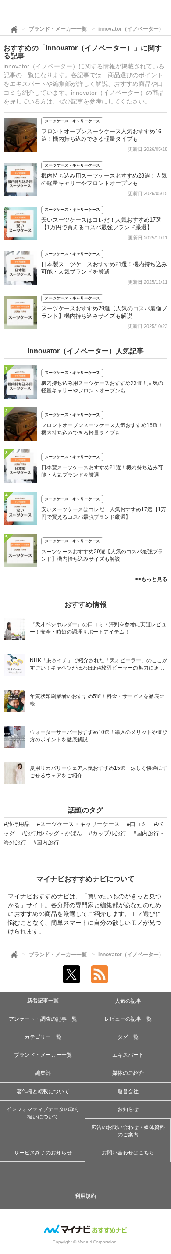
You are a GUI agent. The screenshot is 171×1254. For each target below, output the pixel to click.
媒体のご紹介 (128, 1073)
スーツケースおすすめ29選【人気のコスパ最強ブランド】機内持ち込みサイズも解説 (102, 555)
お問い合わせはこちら (128, 1153)
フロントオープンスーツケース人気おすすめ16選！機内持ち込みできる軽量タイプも (102, 429)
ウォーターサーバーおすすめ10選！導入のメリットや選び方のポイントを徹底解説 (98, 736)
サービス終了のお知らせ (43, 1153)
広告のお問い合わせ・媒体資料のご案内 (128, 1131)
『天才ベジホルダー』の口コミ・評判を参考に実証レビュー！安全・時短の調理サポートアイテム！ (98, 628)
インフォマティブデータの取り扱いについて (43, 1113)
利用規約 (85, 1196)
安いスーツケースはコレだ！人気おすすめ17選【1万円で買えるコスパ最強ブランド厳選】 (103, 513)
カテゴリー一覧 (43, 1037)
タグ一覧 (128, 1037)
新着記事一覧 (43, 1001)
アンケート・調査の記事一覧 (43, 1019)
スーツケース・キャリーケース (72, 121)
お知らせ (128, 1109)
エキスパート (128, 1055)
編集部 (43, 1073)
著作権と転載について (43, 1091)
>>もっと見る (151, 579)
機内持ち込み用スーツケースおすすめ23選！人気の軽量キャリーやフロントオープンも (102, 387)
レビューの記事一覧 (128, 1019)
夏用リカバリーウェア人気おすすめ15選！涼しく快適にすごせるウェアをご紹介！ (98, 772)
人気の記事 (128, 1001)
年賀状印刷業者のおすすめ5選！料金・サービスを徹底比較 (97, 700)
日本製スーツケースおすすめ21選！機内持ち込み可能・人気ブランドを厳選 (102, 471)
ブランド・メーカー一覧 (58, 29)
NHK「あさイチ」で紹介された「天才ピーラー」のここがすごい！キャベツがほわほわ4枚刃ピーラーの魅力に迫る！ (98, 665)
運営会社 (128, 1091)
